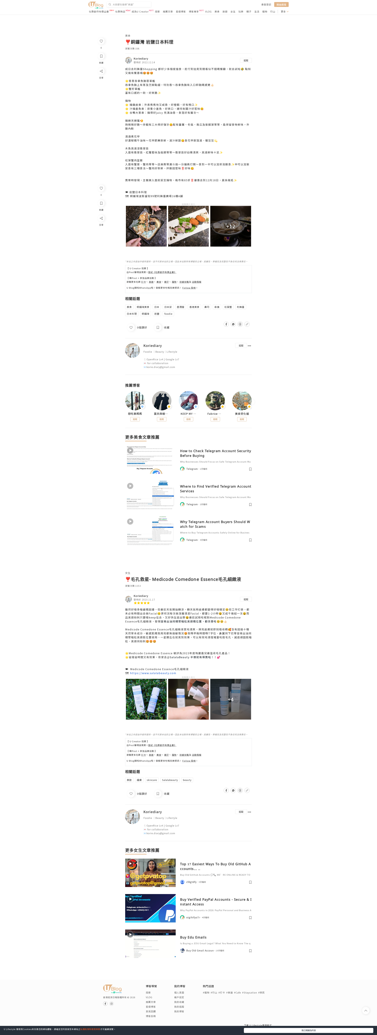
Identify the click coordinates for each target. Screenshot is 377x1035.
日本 (156, 307)
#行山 (214, 992)
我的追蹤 (179, 1006)
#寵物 (206, 992)
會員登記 (266, 4)
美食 (217, 11)
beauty (187, 780)
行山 (272, 11)
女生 (232, 11)
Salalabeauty (170, 780)
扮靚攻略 (184, 281)
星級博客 (181, 11)
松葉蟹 (228, 307)
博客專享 (194, 11)
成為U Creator (140, 11)
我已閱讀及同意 (308, 1030)
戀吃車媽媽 (135, 413)
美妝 (129, 780)
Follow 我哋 (189, 287)
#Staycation (249, 992)
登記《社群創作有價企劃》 (162, 272)
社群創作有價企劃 (99, 11)
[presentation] (125, 402)
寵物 (264, 11)
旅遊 (225, 11)
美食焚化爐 (242, 413)
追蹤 (246, 60)
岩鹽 (156, 313)
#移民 (261, 992)
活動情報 (196, 281)
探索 (157, 11)
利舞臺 (240, 307)
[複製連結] (101, 251)
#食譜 (229, 992)
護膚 (139, 780)
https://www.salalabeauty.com (153, 673)
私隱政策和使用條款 (90, 1029)
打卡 (143, 281)
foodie (168, 313)
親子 (248, 11)
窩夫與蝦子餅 (162, 413)
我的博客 (179, 1011)
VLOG (208, 11)
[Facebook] (101, 226)
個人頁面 (179, 992)
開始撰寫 (281, 4)
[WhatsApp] (101, 234)
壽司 (206, 307)
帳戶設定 (179, 997)
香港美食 (194, 307)
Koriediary (141, 58)
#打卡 (221, 992)
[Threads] (101, 242)
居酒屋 (180, 307)
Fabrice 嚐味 (215, 413)
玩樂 (240, 11)
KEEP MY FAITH (188, 413)
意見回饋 (151, 1011)
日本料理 (132, 313)
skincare (152, 780)
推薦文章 (168, 11)
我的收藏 (179, 1002)
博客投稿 (151, 1016)
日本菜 (168, 307)
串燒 (216, 307)
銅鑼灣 (145, 313)
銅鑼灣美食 (143, 307)
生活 (256, 11)
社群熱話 (120, 11)
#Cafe (237, 992)
